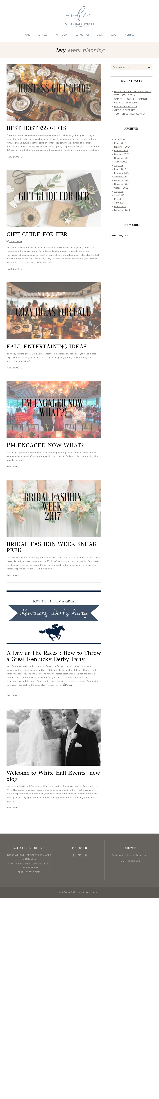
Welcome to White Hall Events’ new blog (53, 775)
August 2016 (120, 161)
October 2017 (121, 150)
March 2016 (120, 169)
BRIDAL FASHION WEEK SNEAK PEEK (52, 547)
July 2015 (118, 191)
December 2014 (122, 210)
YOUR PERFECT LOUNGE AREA (129, 113)
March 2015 (120, 206)
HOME (27, 34)
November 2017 (122, 146)
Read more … (14, 156)
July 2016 (118, 165)
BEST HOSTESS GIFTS (36, 128)
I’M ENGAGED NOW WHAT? (45, 445)
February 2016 (121, 172)
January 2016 (120, 176)
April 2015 (119, 202)
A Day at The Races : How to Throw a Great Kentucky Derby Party (54, 656)
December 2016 (122, 158)
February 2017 (121, 154)
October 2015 (121, 187)
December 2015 (122, 180)
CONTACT (130, 34)
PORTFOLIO (61, 34)
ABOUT (114, 34)
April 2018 (119, 139)
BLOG (100, 34)
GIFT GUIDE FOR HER (37, 234)
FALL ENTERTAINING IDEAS (46, 346)
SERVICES (42, 34)
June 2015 (119, 195)
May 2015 (119, 199)
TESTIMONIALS (82, 34)
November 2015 (122, 184)
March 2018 (120, 143)
